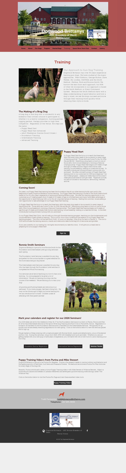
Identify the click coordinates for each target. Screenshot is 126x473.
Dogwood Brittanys (63, 31)
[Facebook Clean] (87, 430)
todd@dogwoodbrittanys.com (71, 399)
